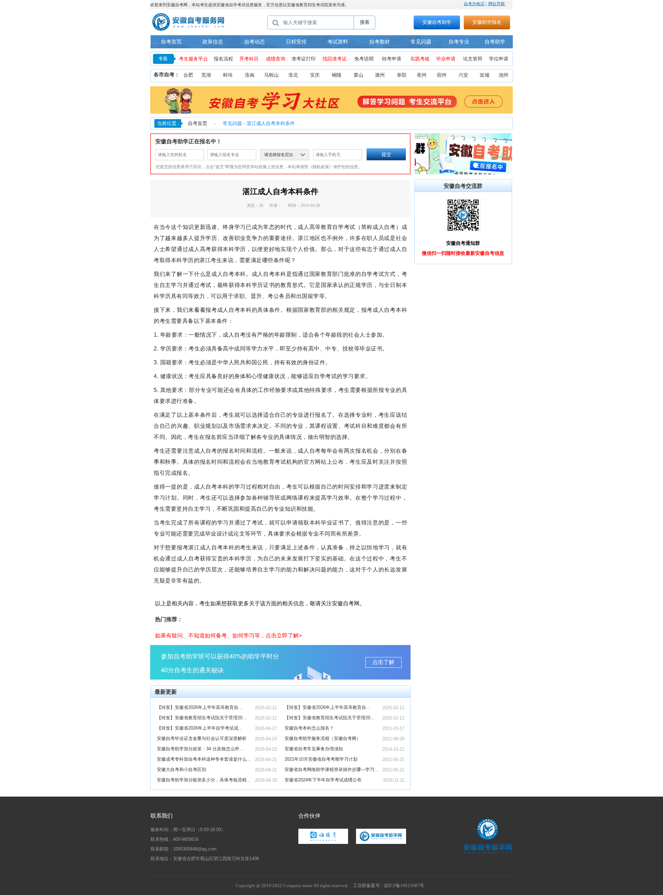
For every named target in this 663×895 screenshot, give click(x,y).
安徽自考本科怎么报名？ (309, 728)
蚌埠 (228, 75)
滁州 (380, 75)
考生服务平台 (193, 58)
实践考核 (420, 58)
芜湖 (206, 75)
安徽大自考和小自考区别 (181, 769)
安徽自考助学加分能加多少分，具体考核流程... (204, 779)
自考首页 (171, 42)
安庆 (315, 75)
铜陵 (337, 75)
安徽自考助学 (436, 22)
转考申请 (391, 58)
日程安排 (296, 42)
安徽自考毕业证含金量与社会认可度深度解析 (202, 738)
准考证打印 (303, 58)
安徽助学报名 (486, 22)
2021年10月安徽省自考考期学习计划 (321, 759)
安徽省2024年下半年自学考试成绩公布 (323, 779)
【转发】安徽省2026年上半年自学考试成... (199, 728)
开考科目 (249, 58)
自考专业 (459, 42)
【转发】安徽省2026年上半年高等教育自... (199, 707)
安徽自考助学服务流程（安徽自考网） (323, 738)
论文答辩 (472, 58)
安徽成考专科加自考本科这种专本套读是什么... (204, 759)
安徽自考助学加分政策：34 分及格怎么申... (200, 748)
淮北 (293, 75)
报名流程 (223, 58)
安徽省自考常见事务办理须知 (314, 748)
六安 (463, 75)
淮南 (249, 75)
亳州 (421, 75)
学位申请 (498, 58)
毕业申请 (445, 58)
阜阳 (401, 75)
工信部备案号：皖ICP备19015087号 (388, 885)
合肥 (188, 75)
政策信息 (212, 42)
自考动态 (254, 42)
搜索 (364, 22)
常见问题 (421, 42)
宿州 (441, 75)
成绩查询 (275, 58)
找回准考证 (335, 58)
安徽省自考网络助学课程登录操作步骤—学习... (331, 769)
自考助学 (494, 42)
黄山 (358, 75)
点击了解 (383, 662)
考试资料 (337, 42)
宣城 (484, 75)
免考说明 (364, 58)
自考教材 (379, 42)
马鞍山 (271, 75)
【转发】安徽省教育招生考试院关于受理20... (202, 717)
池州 (503, 75)
